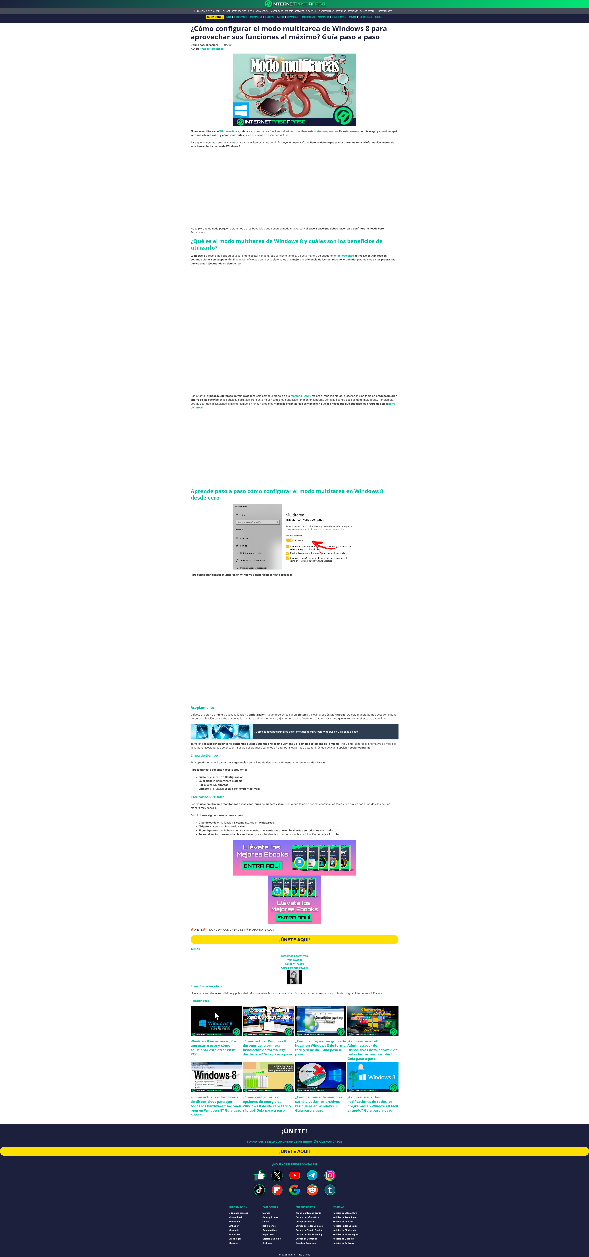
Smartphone (256, 17)
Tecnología (214, 11)
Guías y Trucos (294, 963)
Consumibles (365, 17)
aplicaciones (345, 255)
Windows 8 (226, 131)
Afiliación (234, 1225)
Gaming (280, 17)
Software (299, 11)
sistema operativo (326, 131)
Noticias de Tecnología (344, 1217)
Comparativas (269, 1230)
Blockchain (311, 11)
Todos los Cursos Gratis (308, 1213)
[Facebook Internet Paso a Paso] (259, 1175)
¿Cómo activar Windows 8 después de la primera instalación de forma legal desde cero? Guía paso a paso (267, 1048)
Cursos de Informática (307, 1217)
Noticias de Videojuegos (345, 1234)
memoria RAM (300, 395)
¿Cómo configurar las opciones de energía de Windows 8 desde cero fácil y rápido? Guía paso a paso (267, 1104)
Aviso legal (235, 1238)
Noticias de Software (343, 1243)
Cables (378, 17)
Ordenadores (308, 17)
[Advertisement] (294, 173)
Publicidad (235, 1221)
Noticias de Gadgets (343, 1238)
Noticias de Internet (343, 1221)
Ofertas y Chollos (271, 1238)
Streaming (341, 11)
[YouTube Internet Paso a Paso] (294, 1175)
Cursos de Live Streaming (309, 1234)
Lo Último (202, 11)
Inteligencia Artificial (258, 11)
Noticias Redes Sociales (345, 1225)
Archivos (267, 1243)
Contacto (234, 1230)
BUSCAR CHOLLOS (215, 17)
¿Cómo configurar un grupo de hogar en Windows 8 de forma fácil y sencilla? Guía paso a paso (320, 1048)
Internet (225, 11)
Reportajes (353, 11)
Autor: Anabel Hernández (207, 986)
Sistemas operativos (294, 955)
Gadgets (289, 11)
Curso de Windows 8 (294, 967)
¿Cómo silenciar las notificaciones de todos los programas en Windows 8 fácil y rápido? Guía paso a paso (372, 1104)
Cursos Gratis (367, 11)
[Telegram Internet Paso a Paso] (312, 1175)
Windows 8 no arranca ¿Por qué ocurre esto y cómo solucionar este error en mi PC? (214, 1048)
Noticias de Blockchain (344, 1230)
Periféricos (323, 17)
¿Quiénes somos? (238, 1213)
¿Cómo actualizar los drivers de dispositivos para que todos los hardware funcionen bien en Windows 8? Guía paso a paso (216, 1106)
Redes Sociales (239, 11)
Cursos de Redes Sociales (309, 1225)
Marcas (266, 1213)
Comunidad (235, 1217)
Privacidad (235, 1234)
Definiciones (269, 1225)
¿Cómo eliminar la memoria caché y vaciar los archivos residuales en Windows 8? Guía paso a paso (318, 1104)
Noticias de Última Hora (345, 1213)
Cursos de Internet (305, 1221)
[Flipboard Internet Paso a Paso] (277, 1190)
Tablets (352, 17)
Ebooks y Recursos (306, 1243)
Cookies (233, 1243)
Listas (265, 1221)
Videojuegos (277, 11)
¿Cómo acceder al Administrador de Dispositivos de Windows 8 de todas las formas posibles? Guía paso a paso (372, 1050)
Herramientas (385, 11)
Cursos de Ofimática (306, 1238)
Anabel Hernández (212, 48)
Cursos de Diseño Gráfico (309, 1230)
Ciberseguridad (326, 11)
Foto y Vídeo (240, 17)
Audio (228, 17)
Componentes (339, 17)
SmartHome (292, 17)
